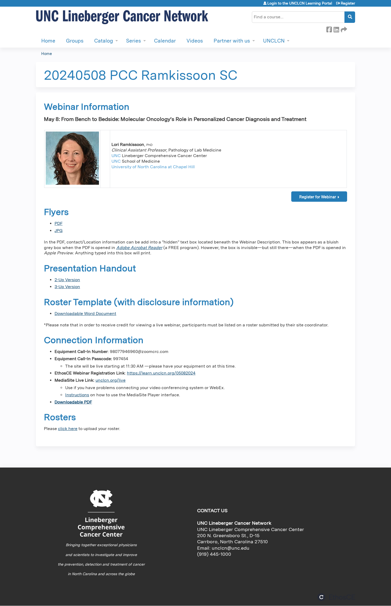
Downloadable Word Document (85, 313)
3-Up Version (67, 286)
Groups (75, 41)
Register (348, 3)
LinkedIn (336, 29)
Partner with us (232, 41)
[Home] (122, 17)
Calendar (165, 41)
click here (67, 428)
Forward (343, 29)
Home (48, 41)
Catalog (103, 41)
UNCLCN (274, 41)
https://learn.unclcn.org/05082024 (161, 373)
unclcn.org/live (110, 380)
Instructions (77, 394)
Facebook (329, 29)
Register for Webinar (317, 197)
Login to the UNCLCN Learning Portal (299, 3)
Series (133, 41)
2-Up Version (67, 279)
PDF (59, 223)
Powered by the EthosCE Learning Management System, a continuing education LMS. (336, 597)
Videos (194, 41)
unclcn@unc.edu (230, 548)
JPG (59, 230)
